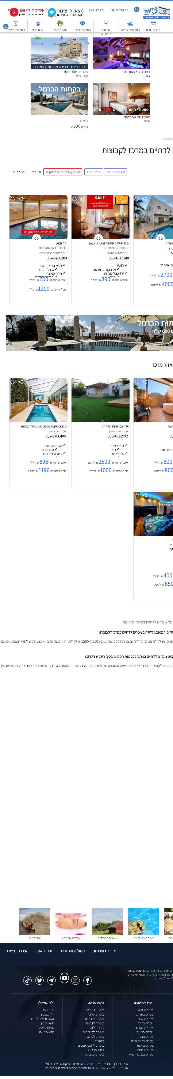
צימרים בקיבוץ (60, 44)
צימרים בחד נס (144, 1014)
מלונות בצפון (46, 1032)
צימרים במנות (145, 1050)
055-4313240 (119, 258)
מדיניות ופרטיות (104, 951)
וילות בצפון (47, 1014)
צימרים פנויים (153, 30)
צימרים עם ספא (71, 938)
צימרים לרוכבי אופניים (91, 1045)
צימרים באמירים (144, 1010)
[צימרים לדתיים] (82, 39)
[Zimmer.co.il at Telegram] (51, 978)
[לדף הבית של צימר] (157, 18)
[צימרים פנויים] (153, 25)
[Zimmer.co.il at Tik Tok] (27, 978)
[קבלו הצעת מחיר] (63, 16)
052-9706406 (57, 436)
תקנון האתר (45, 951)
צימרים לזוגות (95, 1027)
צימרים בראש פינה (142, 1041)
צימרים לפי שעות (16, 30)
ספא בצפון (47, 1023)
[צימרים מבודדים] (107, 934)
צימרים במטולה (144, 1027)
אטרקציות (37, 44)
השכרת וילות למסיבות (40, 1019)
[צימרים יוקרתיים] (82, 25)
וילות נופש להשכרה (106, 32)
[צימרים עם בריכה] (130, 25)
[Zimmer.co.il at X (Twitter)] (39, 978)
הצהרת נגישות (17, 951)
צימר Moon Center (76, 71)
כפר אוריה (45, 253)
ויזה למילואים (60, 30)
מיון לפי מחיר (93, 172)
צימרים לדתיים (82, 44)
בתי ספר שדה (95, 1050)
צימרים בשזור (146, 1019)
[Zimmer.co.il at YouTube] (63, 974)
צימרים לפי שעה (94, 1036)
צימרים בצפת (145, 1036)
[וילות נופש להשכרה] (106, 25)
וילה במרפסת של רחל (115, 426)
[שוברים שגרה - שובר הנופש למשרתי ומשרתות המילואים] (60, 25)
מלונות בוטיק (46, 1027)
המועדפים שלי (119, 10)
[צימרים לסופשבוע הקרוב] (23, 16)
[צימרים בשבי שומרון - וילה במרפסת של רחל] (100, 421)
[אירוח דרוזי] (38, 25)
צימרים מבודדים (107, 938)
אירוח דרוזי (38, 30)
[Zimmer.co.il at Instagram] (75, 978)
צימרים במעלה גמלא (141, 1054)
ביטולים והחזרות (73, 951)
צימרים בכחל (146, 1023)
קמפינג (99, 1041)
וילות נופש (48, 1010)
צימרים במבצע (95, 1010)
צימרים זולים (96, 1014)
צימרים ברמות (145, 1045)
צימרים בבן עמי (145, 1032)
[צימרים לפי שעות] (16, 25)
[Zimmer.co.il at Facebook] (87, 978)
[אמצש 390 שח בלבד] (121, 85)
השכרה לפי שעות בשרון (136, 71)
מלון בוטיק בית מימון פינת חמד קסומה (43, 426)
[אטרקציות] (38, 39)
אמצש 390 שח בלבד (137, 117)
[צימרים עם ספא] (70, 934)
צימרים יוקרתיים (82, 30)
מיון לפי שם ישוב (115, 172)
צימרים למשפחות (93, 1032)
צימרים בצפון (96, 10)
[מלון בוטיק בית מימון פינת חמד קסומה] (38, 421)
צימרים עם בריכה (130, 30)
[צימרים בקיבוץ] (60, 39)
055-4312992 (119, 436)
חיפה (110, 253)
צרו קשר (52, 16)
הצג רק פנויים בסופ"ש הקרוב (62, 172)
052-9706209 (57, 258)
